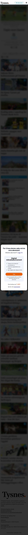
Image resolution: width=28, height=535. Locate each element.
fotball (22, 53)
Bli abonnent (19, 3)
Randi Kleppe (5, 517)
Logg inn (14, 252)
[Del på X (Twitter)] (14, 47)
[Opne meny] (26, 3)
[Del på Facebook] (11, 47)
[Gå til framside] (4, 3)
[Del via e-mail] (16, 47)
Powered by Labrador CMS (14, 532)
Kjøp (14, 274)
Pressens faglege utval (7, 509)
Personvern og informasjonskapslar (11, 512)
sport (5, 53)
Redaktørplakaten (6, 511)
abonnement (17, 286)
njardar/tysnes (13, 53)
